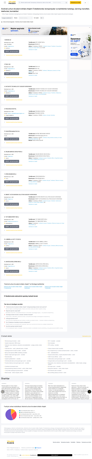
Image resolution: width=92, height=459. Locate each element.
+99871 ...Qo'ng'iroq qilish (11, 96)
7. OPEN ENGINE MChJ (10, 174)
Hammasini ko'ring (86, 336)
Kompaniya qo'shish (75, 2)
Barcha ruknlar (56, 442)
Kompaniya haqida (65, 442)
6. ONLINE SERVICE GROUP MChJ (13, 151)
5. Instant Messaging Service (12, 131)
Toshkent (53, 46)
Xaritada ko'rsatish (33, 49)
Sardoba (53, 115)
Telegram (38, 447)
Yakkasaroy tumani (51, 70)
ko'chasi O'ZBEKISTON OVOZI (36, 159)
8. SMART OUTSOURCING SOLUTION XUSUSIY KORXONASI (20, 194)
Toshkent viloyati (47, 46)
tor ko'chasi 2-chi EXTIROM (38, 94)
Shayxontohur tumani (52, 137)
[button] (15, 55)
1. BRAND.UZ (7, 40)
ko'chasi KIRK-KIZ (33, 181)
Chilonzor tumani (59, 180)
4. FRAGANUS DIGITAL (10, 109)
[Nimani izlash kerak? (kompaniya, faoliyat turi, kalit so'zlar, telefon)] (19, 2)
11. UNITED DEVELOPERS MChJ (12, 261)
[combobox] (60, 2)
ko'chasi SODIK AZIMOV (37, 202)
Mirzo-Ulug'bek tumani (57, 158)
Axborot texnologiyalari (8, 21)
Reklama (78, 442)
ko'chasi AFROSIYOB (33, 247)
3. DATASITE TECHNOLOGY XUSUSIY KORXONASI (18, 86)
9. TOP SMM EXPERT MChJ (11, 217)
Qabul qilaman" (54, 455)
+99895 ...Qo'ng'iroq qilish (11, 73)
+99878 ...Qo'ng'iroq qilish (11, 51)
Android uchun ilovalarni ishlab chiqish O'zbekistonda (13, 287)
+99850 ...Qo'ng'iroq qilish (11, 139)
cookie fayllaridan (25, 455)
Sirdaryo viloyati (46, 115)
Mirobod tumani (59, 245)
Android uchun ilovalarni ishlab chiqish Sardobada (33, 287)
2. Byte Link (7, 64)
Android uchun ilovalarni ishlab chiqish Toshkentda (54, 287)
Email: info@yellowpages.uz (13, 447)
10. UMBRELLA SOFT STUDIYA (12, 239)
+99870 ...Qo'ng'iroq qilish (11, 118)
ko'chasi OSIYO (35, 47)
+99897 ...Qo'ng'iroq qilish (11, 226)
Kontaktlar (73, 442)
